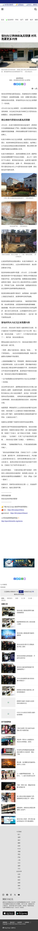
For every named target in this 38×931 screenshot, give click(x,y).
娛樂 (19, 882)
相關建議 (5, 922)
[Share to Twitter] (17, 84)
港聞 (26, 20)
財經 (19, 846)
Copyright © (6, 924)
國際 (36, 20)
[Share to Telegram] (20, 84)
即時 (16, 20)
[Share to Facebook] (15, 84)
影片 (19, 834)
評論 (19, 857)
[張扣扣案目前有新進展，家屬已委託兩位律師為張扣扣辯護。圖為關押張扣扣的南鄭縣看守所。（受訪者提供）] (19, 55)
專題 (19, 854)
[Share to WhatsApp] (22, 84)
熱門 (21, 20)
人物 (19, 860)
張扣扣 (3, 600)
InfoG (19, 848)
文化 (19, 868)
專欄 (19, 851)
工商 (19, 888)
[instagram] (3, 894)
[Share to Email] (25, 84)
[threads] (11, 894)
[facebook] (7, 894)
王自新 (30, 598)
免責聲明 (19, 922)
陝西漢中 (10, 598)
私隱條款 (27, 922)
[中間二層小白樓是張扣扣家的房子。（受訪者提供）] (19, 185)
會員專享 (11, 20)
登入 (21, 591)
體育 (19, 877)
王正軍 (23, 598)
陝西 (16, 598)
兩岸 (31, 20)
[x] (15, 894)
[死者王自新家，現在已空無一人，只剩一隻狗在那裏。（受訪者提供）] (19, 241)
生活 (19, 863)
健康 (19, 865)
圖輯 (19, 885)
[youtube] (18, 894)
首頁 (2, 20)
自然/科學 (19, 871)
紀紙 (19, 874)
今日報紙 (19, 831)
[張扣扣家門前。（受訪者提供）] (19, 213)
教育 (19, 880)
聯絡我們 (12, 922)
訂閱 (32, 591)
